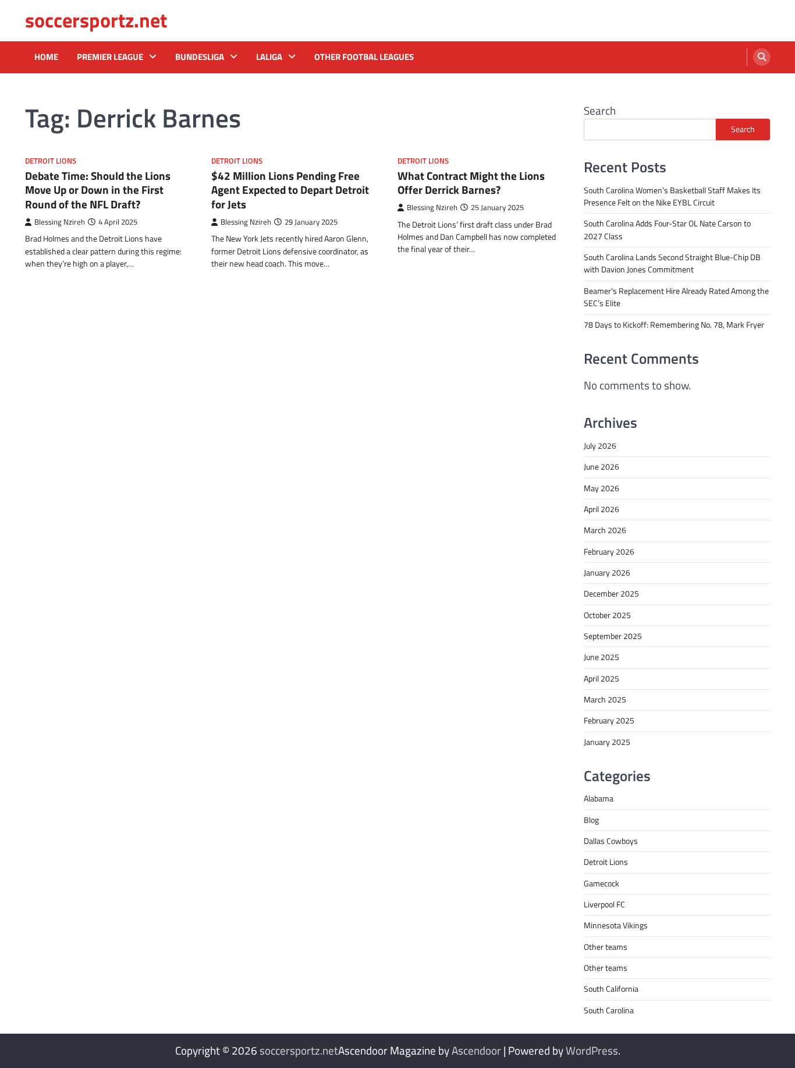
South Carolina (609, 1010)
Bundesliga (199, 57)
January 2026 (607, 572)
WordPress (592, 1050)
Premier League (110, 57)
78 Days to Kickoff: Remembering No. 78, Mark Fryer (674, 324)
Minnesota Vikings (616, 925)
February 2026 (609, 551)
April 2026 (601, 509)
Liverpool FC (604, 904)
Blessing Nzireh (59, 222)
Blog (591, 820)
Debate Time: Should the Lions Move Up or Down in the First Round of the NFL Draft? (98, 190)
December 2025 (611, 593)
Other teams (605, 947)
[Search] (762, 57)
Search (600, 110)
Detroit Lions (50, 161)
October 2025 (607, 615)
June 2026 (601, 466)
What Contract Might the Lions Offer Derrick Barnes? (471, 182)
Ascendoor (476, 1050)
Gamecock (601, 883)
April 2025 (601, 678)
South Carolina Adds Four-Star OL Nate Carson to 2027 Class (667, 229)
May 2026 (601, 488)
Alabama (598, 798)
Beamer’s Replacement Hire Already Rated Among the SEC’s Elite (676, 297)
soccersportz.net (96, 20)
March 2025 (605, 699)
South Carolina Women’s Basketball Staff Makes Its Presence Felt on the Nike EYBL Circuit (672, 196)
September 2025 (613, 636)
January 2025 (607, 742)
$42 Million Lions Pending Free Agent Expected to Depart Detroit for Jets (290, 190)
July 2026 (600, 445)
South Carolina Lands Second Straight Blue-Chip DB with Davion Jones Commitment (672, 263)
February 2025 (609, 720)
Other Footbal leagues (364, 57)
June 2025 (601, 657)
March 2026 (605, 530)
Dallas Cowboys (611, 841)
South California (611, 988)
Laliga (269, 57)
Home (46, 57)
